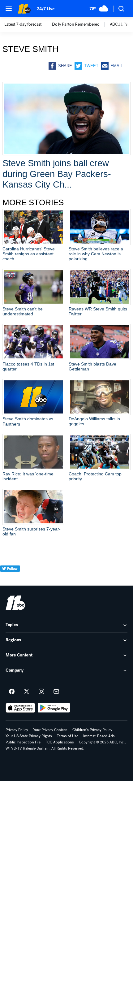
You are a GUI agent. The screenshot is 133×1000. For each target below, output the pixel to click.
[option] (28, 24)
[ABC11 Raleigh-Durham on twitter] (26, 692)
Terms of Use (67, 736)
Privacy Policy (17, 730)
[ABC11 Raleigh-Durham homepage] (24, 9)
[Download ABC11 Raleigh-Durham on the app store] (20, 708)
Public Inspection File (23, 742)
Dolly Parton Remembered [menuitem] (76, 24)
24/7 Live (45, 9)
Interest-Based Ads (99, 736)
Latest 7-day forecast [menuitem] (23, 24)
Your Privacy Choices (50, 730)
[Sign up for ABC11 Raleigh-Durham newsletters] (56, 692)
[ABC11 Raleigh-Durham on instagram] (41, 692)
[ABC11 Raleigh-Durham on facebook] (12, 692)
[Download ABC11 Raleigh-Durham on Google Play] (54, 708)
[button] (8, 8)
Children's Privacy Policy (92, 730)
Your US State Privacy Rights (29, 736)
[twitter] (10, 579)
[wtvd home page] (15, 602)
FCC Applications (59, 742)
